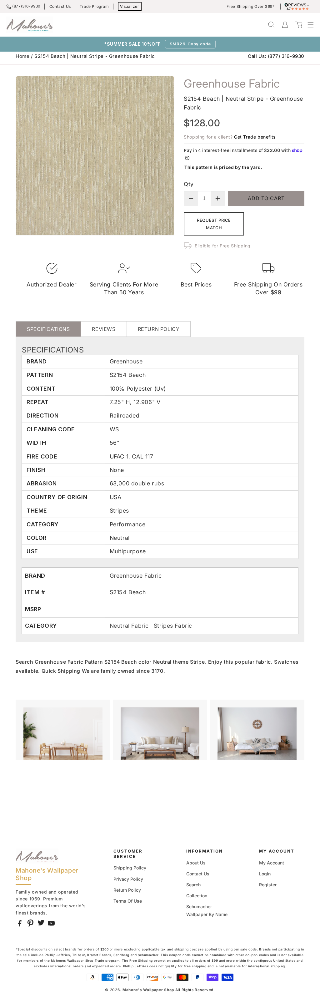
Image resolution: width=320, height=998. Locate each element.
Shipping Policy (129, 867)
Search (193, 884)
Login (265, 873)
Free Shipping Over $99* (251, 6)
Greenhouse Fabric (136, 575)
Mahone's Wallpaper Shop (148, 990)
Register (268, 884)
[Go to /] (29, 25)
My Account (271, 862)
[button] (307, 25)
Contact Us (60, 6)
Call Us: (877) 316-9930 (276, 56)
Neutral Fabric (130, 625)
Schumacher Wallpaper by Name (207, 910)
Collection (196, 895)
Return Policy (127, 890)
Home (22, 56)
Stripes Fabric (173, 625)
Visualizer (129, 6)
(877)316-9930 (26, 6)
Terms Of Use (127, 901)
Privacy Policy (128, 879)
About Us (196, 862)
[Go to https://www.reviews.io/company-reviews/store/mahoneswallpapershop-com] (298, 6)
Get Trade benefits (255, 136)
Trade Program (94, 6)
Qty (188, 184)
